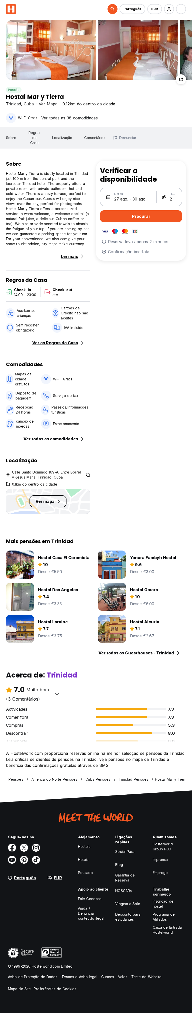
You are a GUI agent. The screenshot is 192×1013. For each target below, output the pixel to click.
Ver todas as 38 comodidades (69, 117)
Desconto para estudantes (127, 916)
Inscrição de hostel (163, 903)
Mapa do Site (19, 989)
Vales (122, 977)
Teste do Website (146, 977)
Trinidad (13, 103)
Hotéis (83, 859)
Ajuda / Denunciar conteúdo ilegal (91, 913)
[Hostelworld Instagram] (36, 848)
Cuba (29, 103)
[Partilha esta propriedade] (181, 79)
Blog (119, 864)
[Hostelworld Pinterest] (24, 860)
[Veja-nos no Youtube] (12, 860)
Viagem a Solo (127, 904)
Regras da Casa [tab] (34, 137)
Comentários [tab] (94, 138)
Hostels (84, 846)
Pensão (14, 90)
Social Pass (124, 851)
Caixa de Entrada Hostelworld (167, 929)
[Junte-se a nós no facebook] (12, 848)
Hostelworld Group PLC (163, 846)
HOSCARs (123, 891)
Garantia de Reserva (125, 877)
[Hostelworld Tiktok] (36, 860)
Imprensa (160, 859)
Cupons (107, 977)
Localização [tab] (62, 138)
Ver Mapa (48, 103)
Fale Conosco (90, 899)
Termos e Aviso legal (79, 977)
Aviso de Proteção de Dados (33, 977)
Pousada (85, 872)
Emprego (160, 872)
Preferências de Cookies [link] (55, 989)
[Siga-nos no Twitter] (24, 848)
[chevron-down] (57, 694)
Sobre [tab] (11, 138)
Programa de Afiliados (164, 916)
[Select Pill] (113, 9)
